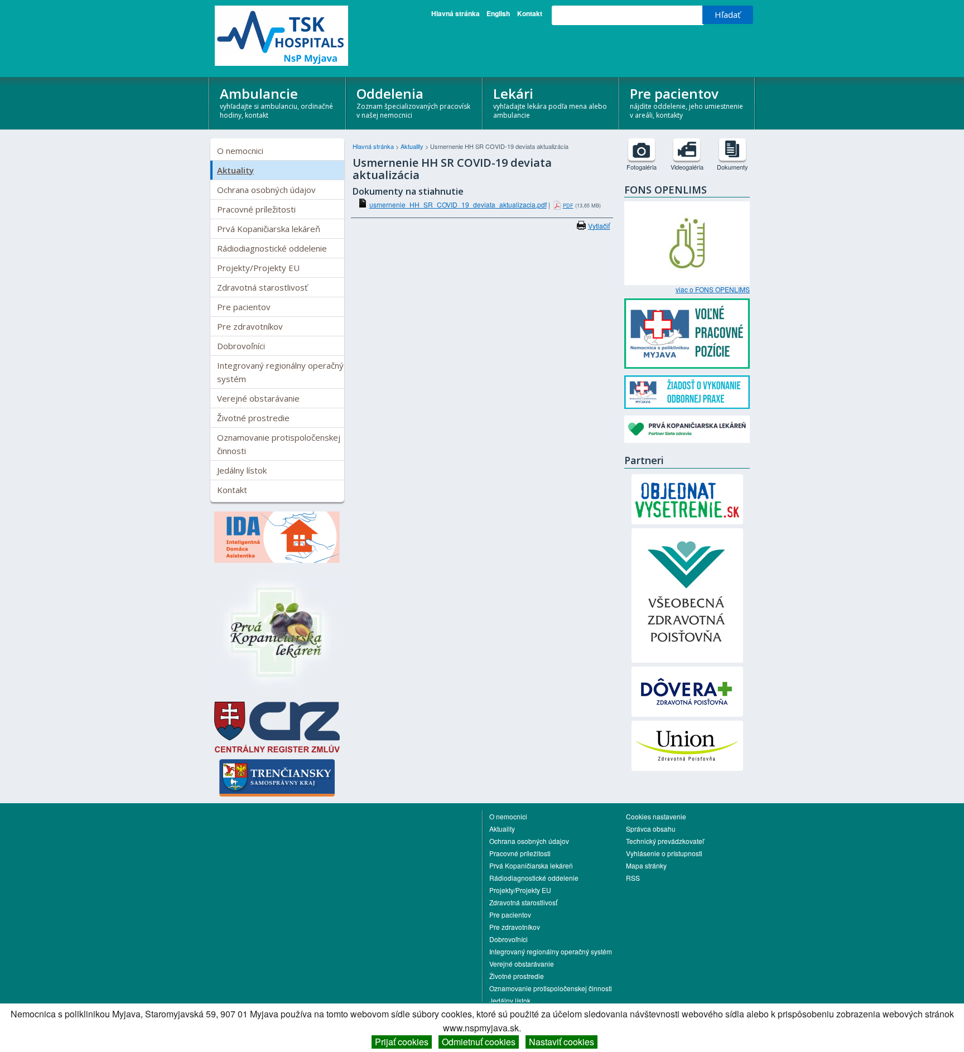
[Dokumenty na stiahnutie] (732, 149)
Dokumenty (732, 166)
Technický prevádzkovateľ (665, 841)
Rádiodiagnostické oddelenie (272, 248)
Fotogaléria (641, 166)
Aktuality (235, 170)
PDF (568, 205)
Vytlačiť (599, 225)
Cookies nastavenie (656, 816)
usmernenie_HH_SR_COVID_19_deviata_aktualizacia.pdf (458, 204)
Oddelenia (413, 102)
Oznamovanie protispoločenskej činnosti (278, 444)
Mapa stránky (646, 865)
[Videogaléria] (686, 149)
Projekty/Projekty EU (258, 267)
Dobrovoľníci (241, 345)
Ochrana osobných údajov (266, 189)
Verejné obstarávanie (258, 398)
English (498, 13)
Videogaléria (687, 166)
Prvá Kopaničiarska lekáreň (268, 228)
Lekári (550, 102)
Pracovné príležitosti (256, 209)
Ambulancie (276, 102)
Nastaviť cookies (561, 1041)
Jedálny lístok (242, 470)
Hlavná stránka (455, 13)
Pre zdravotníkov (250, 326)
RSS (633, 877)
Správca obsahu (651, 828)
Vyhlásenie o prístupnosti (664, 853)
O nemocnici (240, 150)
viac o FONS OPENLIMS (713, 289)
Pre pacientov (686, 102)
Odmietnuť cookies (478, 1041)
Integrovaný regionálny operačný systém (280, 372)
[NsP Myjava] (277, 36)
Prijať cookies (401, 1041)
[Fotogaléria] (641, 149)
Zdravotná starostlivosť (262, 287)
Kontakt (529, 13)
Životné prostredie (253, 417)
